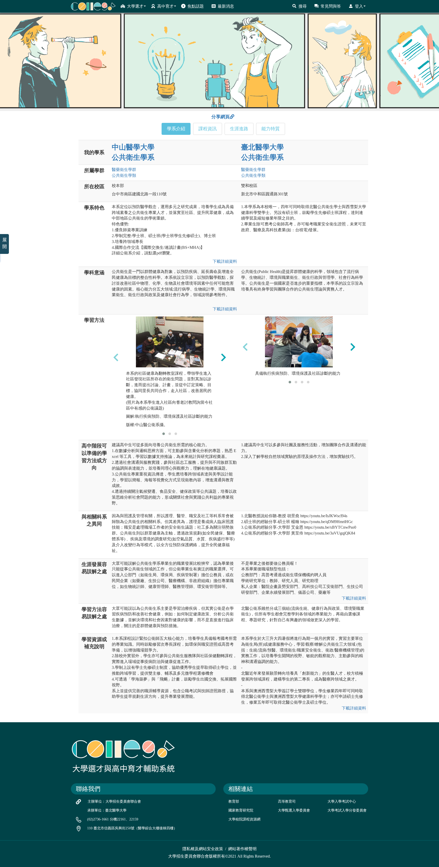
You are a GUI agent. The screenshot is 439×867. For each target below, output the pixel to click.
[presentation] (116, 357)
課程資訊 (207, 128)
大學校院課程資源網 (244, 819)
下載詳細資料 (224, 261)
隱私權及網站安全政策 (202, 849)
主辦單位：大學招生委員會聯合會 (114, 801)
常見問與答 (331, 6)
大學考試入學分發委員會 (347, 810)
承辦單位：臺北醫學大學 (107, 810)
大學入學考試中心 (341, 801)
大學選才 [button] (135, 6)
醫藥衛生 (124, 169)
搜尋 (303, 6)
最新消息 (226, 6)
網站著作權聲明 (242, 849)
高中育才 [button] (165, 6)
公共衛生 (124, 175)
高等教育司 (287, 801)
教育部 (233, 801)
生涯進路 (239, 128)
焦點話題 (195, 6)
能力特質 (270, 128)
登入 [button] (359, 6)
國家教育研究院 (240, 810)
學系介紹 (176, 128)
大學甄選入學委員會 (294, 810)
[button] (164, 433)
